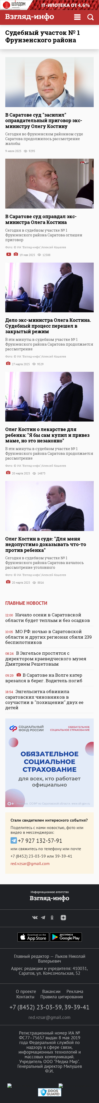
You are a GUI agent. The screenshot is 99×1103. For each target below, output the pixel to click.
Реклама (75, 991)
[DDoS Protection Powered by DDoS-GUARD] (49, 1095)
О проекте (26, 991)
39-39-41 (63, 856)
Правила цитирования (61, 997)
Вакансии (51, 991)
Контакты (25, 997)
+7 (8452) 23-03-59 (28, 856)
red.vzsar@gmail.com (30, 863)
